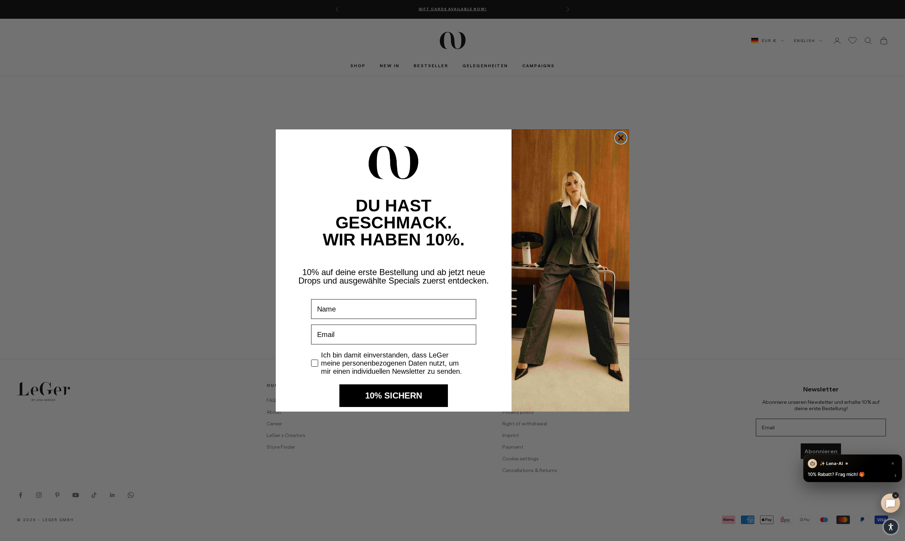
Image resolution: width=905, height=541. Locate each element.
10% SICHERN (393, 395)
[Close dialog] (620, 138)
